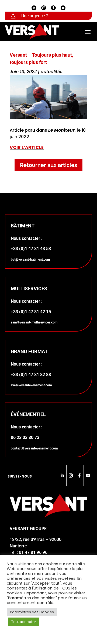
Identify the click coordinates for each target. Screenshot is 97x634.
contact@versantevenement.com (34, 448)
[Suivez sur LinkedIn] (34, 7)
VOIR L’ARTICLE (27, 147)
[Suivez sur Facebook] (53, 7)
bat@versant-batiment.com (30, 259)
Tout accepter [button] (23, 621)
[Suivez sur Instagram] (43, 7)
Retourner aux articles (48, 165)
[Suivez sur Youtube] (63, 7)
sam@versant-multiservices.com (34, 322)
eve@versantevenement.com (31, 385)
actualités (52, 72)
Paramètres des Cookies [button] (32, 612)
